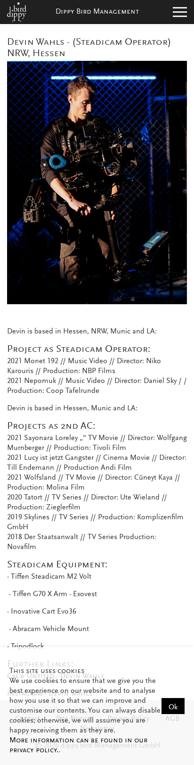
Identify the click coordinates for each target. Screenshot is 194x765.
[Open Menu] (180, 12)
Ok (173, 707)
